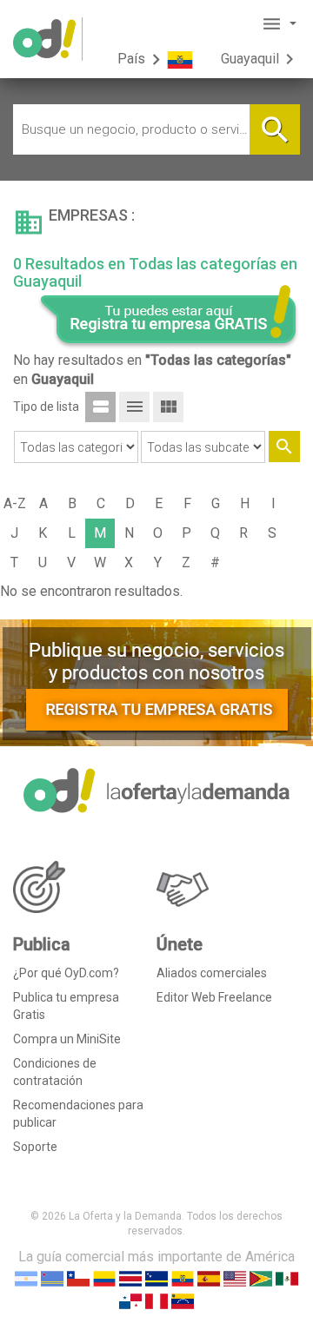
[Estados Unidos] (234, 1277)
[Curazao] (156, 1277)
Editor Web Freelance (214, 997)
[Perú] (156, 1300)
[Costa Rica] (130, 1277)
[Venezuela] (182, 1300)
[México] (287, 1277)
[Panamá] (130, 1300)
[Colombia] (104, 1277)
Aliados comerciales (211, 973)
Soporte (35, 1147)
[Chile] (78, 1277)
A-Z (14, 503)
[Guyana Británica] (261, 1277)
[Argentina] (26, 1277)
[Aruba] (52, 1277)
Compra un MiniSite (67, 1039)
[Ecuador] (182, 1277)
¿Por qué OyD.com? (66, 973)
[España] (208, 1277)
